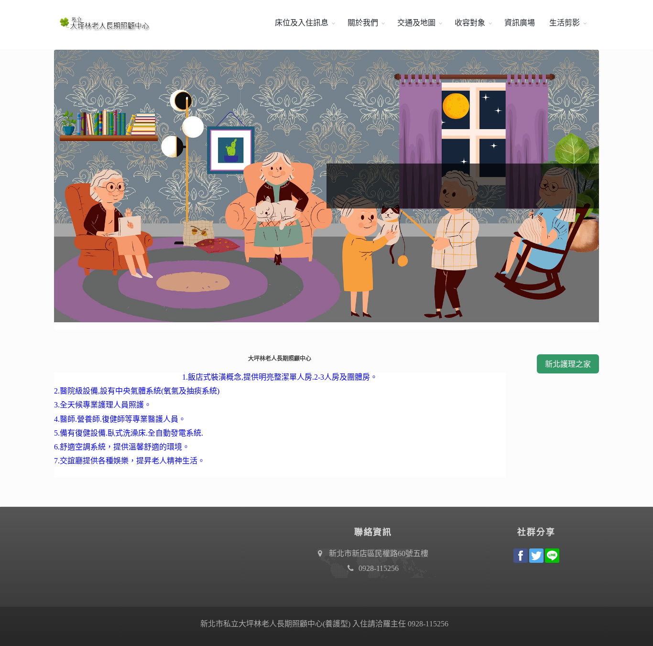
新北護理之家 (568, 364)
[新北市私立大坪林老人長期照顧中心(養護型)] (102, 23)
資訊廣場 (519, 23)
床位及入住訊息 (301, 23)
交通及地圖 (416, 23)
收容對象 (470, 23)
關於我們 (363, 23)
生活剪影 (564, 23)
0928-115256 (379, 568)
